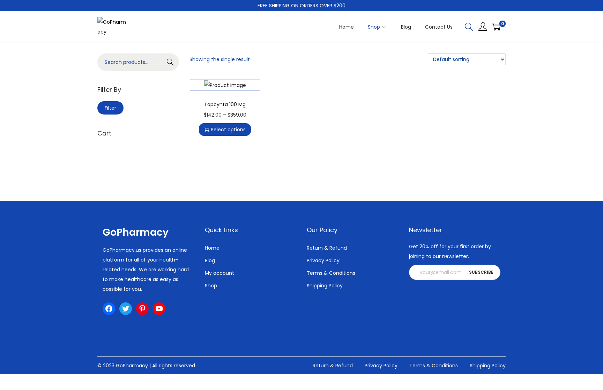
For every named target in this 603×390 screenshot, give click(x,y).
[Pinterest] (142, 308)
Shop (211, 285)
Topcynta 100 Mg (225, 104)
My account (219, 273)
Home (212, 247)
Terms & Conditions (331, 273)
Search (170, 62)
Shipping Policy (325, 285)
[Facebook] (109, 308)
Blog (210, 260)
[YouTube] (159, 308)
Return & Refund (327, 247)
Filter (110, 107)
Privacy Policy (323, 260)
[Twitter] (125, 308)
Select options (228, 129)
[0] (496, 27)
